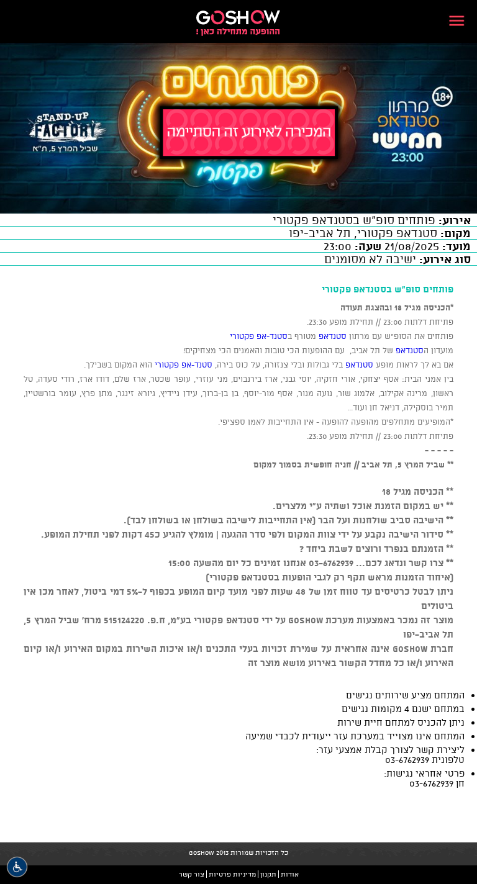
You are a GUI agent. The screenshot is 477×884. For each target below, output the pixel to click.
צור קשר (191, 874)
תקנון (268, 874)
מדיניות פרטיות (232, 874)
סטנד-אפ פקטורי (259, 336)
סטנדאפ (331, 336)
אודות (290, 874)
